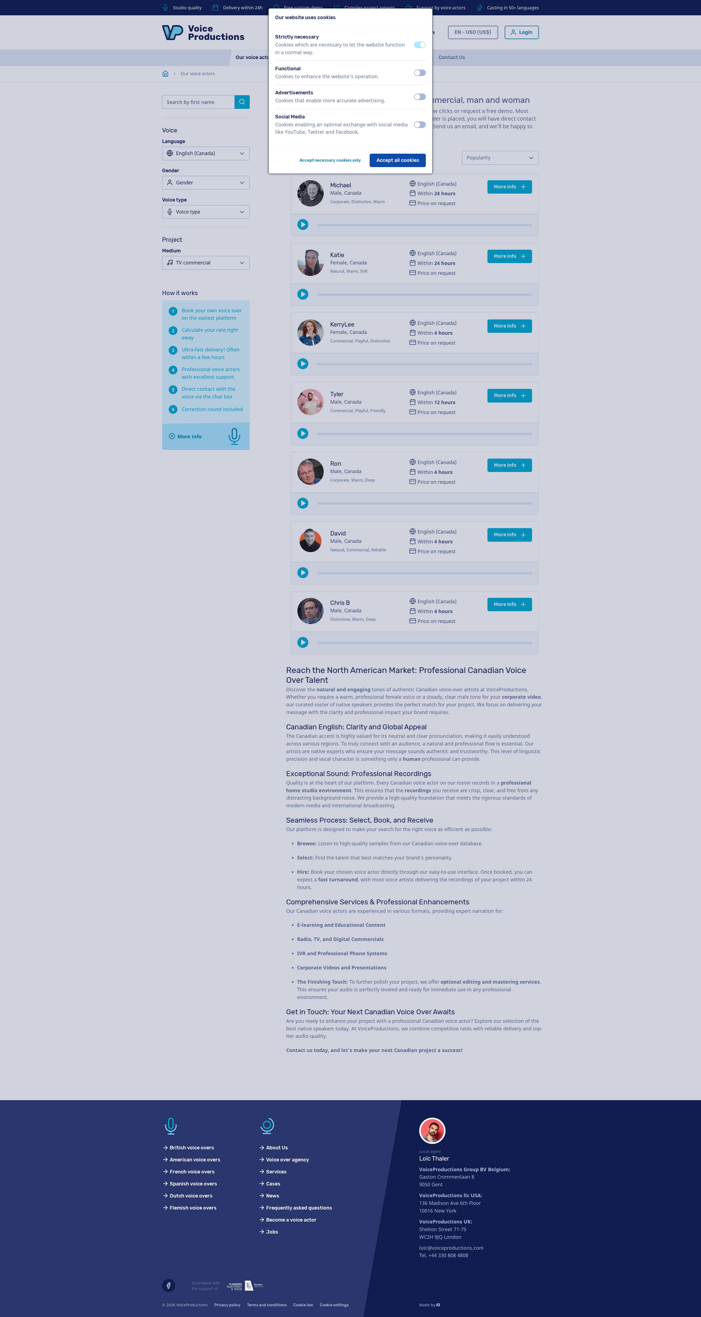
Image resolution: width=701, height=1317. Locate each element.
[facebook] (168, 1285)
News (272, 1196)
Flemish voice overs (193, 1208)
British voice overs (191, 1148)
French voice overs (192, 1172)
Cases (272, 1184)
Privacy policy (227, 1305)
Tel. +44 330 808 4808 (443, 1255)
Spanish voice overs (193, 1184)
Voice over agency (287, 1160)
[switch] (420, 45)
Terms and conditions (267, 1305)
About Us (276, 1148)
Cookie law (303, 1305)
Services (276, 1172)
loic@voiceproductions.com (451, 1248)
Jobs (271, 1232)
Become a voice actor (291, 1220)
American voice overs (194, 1160)
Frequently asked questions (298, 1208)
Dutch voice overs (190, 1196)
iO (438, 1305)
